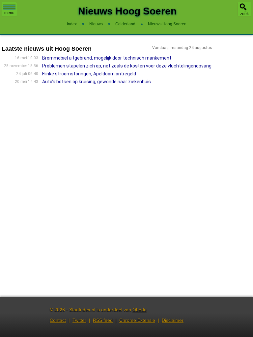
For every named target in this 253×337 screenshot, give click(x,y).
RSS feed (103, 320)
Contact (58, 320)
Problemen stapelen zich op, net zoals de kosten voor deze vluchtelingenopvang (126, 65)
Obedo (139, 309)
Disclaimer (172, 320)
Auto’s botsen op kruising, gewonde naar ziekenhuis (96, 81)
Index (72, 24)
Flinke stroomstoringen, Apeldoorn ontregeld (89, 73)
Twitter (79, 320)
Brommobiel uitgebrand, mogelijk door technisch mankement (106, 58)
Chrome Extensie (137, 320)
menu (9, 13)
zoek (244, 14)
